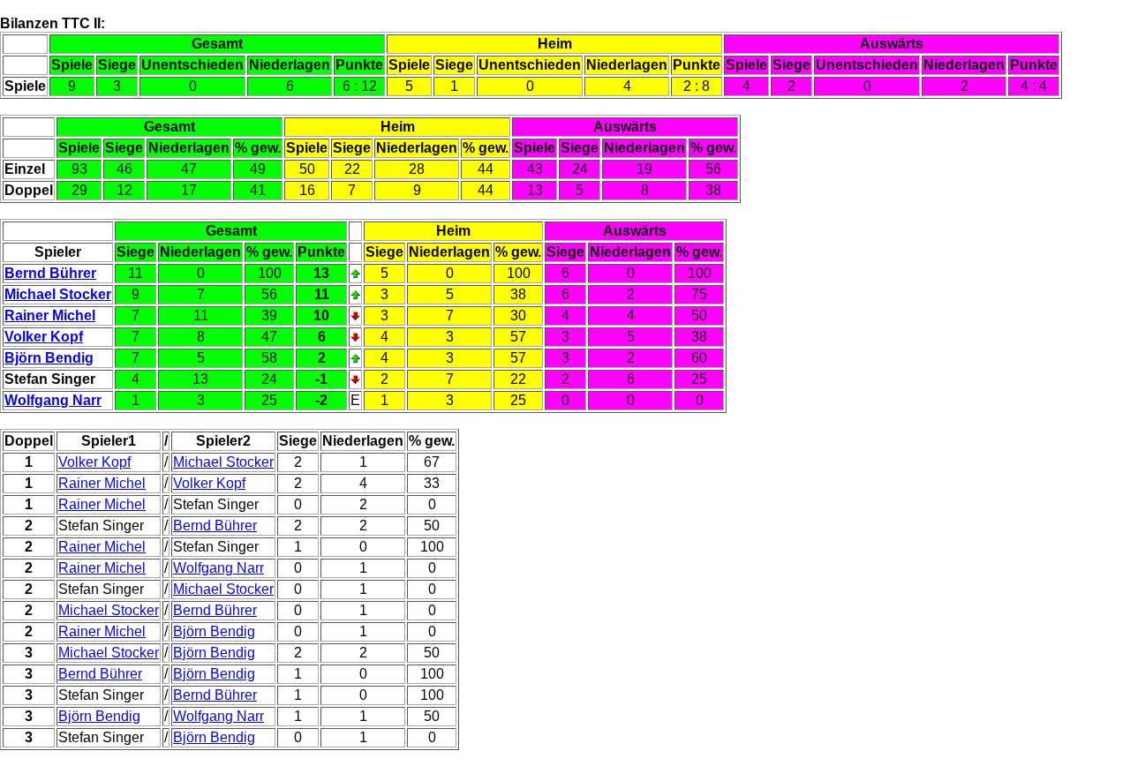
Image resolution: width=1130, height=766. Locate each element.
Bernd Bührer (50, 273)
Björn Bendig (49, 357)
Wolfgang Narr (53, 400)
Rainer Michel (49, 315)
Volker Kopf (43, 336)
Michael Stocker (57, 294)
